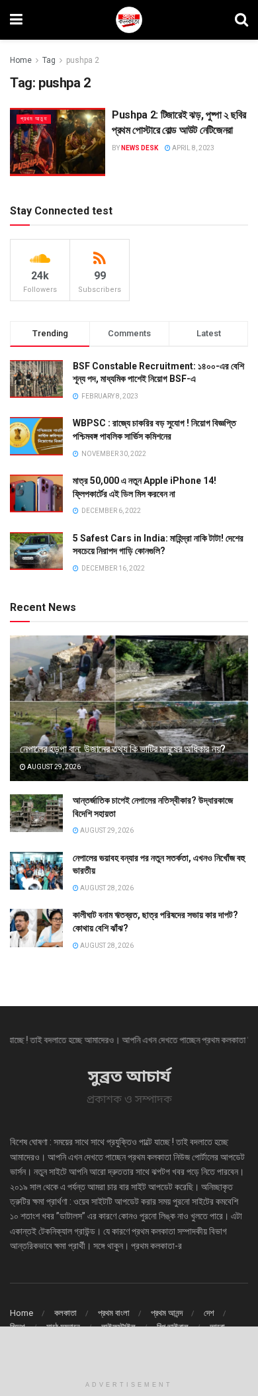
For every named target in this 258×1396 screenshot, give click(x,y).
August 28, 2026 (106, 888)
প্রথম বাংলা (114, 1313)
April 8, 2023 (192, 148)
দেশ (209, 1313)
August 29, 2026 (53, 766)
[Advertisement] (129, 1349)
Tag (49, 60)
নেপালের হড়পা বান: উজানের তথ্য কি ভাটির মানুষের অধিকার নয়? (123, 749)
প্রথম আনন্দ (34, 119)
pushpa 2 (82, 60)
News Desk (139, 148)
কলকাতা (65, 1313)
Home (21, 60)
